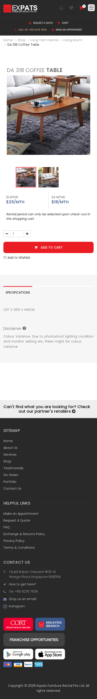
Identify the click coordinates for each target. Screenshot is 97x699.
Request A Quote (16, 520)
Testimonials (13, 468)
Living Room (72, 40)
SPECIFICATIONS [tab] (18, 292)
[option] (48, 115)
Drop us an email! (23, 599)
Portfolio (9, 481)
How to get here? (22, 584)
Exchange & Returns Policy (24, 534)
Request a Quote (42, 23)
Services (9, 454)
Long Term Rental (44, 40)
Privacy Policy (14, 541)
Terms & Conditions (19, 547)
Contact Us (12, 488)
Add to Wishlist (18, 257)
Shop (64, 23)
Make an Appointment (68, 29)
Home (8, 40)
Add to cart (51, 247)
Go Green (10, 475)
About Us (10, 447)
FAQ (6, 527)
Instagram (16, 606)
